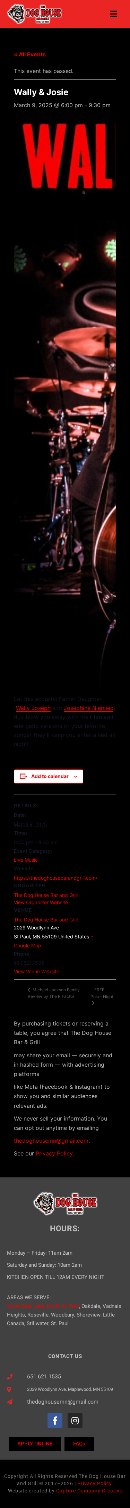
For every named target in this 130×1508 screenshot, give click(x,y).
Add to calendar (50, 776)
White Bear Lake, (26, 1306)
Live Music (26, 860)
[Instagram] (75, 1420)
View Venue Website (36, 971)
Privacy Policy (54, 1153)
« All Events (30, 54)
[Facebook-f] (54, 1420)
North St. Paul (63, 1306)
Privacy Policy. (95, 1483)
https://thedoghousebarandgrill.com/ (55, 878)
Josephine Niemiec (88, 707)
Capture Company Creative (89, 1490)
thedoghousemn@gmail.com (51, 1140)
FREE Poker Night (101, 993)
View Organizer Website (41, 902)
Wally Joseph (33, 707)
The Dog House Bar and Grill (46, 919)
